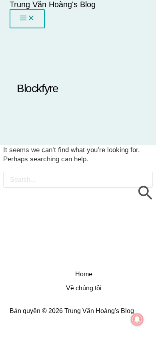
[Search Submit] (145, 188)
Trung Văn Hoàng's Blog (53, 4)
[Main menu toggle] (27, 18)
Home (83, 274)
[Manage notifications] (137, 319)
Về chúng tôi (84, 288)
